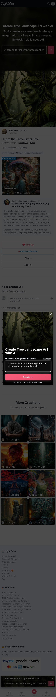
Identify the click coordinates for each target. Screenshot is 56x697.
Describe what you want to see (20, 358)
